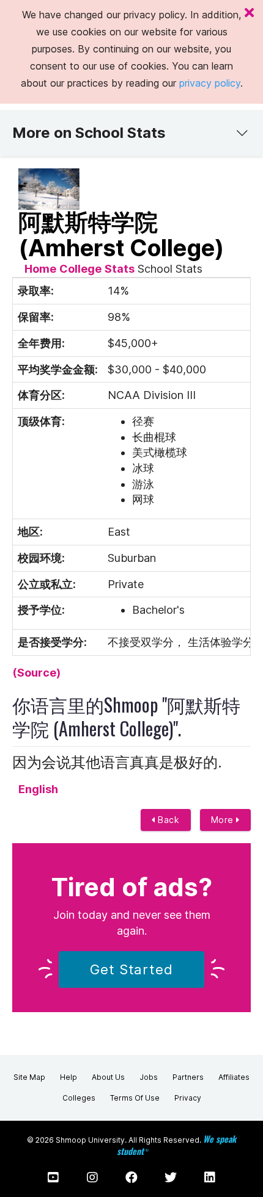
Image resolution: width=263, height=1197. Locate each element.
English (38, 789)
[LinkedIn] (209, 1177)
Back (167, 819)
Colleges (78, 1097)
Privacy (187, 1097)
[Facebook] (131, 1177)
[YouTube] (53, 1177)
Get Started (131, 969)
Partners (188, 1077)
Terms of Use (135, 1097)
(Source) (36, 672)
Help (68, 1077)
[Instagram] (92, 1177)
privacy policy (209, 83)
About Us (108, 1077)
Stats (120, 268)
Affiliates (234, 1077)
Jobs (148, 1077)
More (224, 819)
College (80, 268)
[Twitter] (170, 1177)
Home (40, 268)
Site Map (29, 1077)
